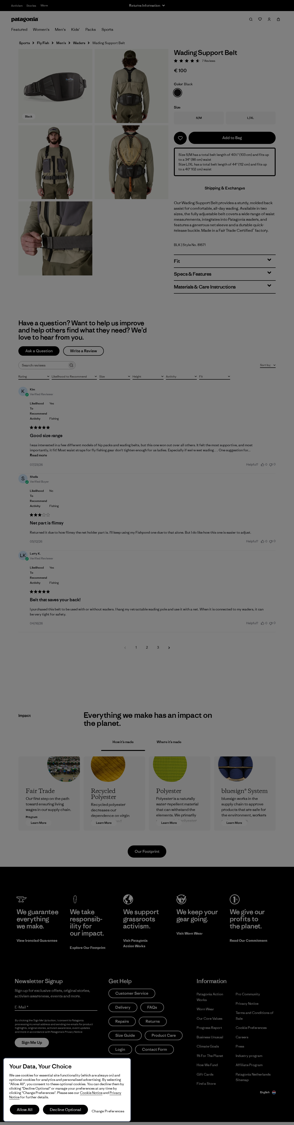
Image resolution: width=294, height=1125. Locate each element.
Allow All (24, 1109)
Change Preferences (108, 1111)
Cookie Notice (91, 1093)
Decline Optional (65, 1109)
